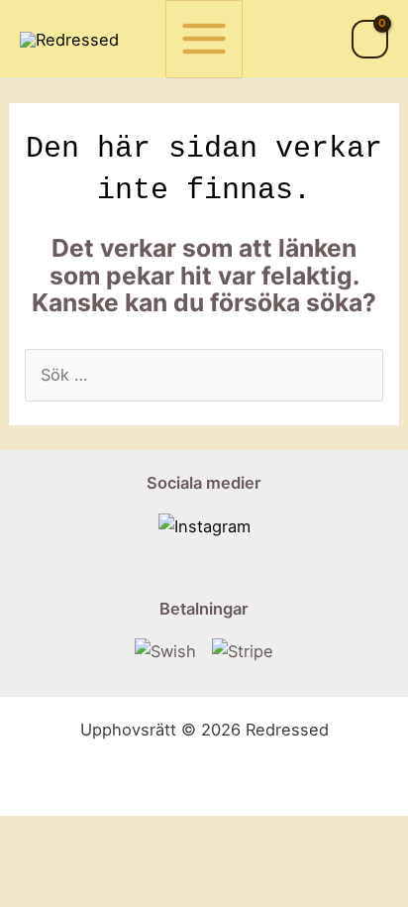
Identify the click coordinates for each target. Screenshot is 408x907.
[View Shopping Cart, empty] (370, 39)
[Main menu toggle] (204, 39)
